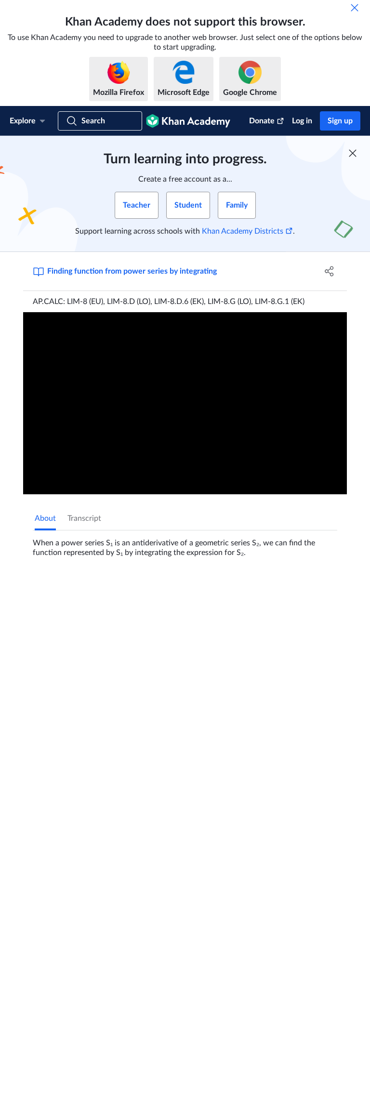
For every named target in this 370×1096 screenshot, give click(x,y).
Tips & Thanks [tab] (114, 589)
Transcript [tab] (84, 518)
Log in (302, 121)
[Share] (329, 271)
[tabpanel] (185, 543)
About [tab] (45, 518)
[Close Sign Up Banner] (352, 153)
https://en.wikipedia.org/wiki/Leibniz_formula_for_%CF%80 (207, 976)
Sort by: (225, 703)
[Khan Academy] (188, 120)
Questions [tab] (61, 589)
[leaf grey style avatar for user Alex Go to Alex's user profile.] (85, 830)
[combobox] (285, 703)
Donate (262, 121)
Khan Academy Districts (242, 231)
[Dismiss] (354, 7)
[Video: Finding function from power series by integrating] (185, 403)
